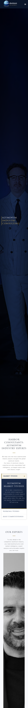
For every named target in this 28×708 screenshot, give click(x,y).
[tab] (14, 476)
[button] (25, 4)
